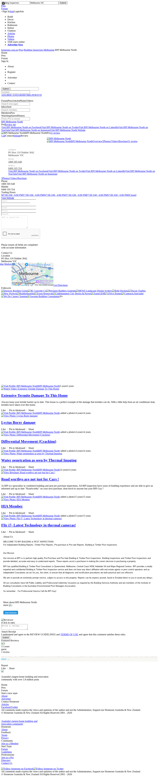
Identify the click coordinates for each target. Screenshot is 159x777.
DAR (19, 95)
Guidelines (6, 752)
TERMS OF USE (69, 634)
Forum (4, 749)
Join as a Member (9, 743)
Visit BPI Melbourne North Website (67, 130)
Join (12, 11)
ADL (4, 95)
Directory (6, 760)
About (4, 696)
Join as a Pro (7, 757)
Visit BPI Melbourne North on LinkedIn (98, 127)
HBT (24, 95)
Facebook (6, 707)
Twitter (14, 707)
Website (17, 135)
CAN (13, 95)
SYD (39, 95)
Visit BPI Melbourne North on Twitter (60, 127)
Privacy (5, 738)
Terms (4, 735)
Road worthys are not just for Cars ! (30, 479)
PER (34, 95)
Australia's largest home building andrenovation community (19, 722)
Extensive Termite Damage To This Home (34, 395)
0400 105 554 (15, 168)
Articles (11, 33)
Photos (10, 36)
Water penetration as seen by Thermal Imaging (39, 460)
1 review (133, 141)
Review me (10, 124)
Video (113, 141)
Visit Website (7, 198)
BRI (9, 95)
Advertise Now (15, 44)
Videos (10, 39)
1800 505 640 (15, 161)
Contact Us (6, 763)
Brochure (122, 141)
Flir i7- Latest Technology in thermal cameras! (38, 525)
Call (3, 135)
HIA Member (12, 506)
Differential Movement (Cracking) (28, 441)
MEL (29, 95)
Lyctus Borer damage (18, 422)
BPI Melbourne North (12, 121)
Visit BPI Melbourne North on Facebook (21, 127)
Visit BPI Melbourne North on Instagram (30, 130)
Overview (97, 141)
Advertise (6, 698)
